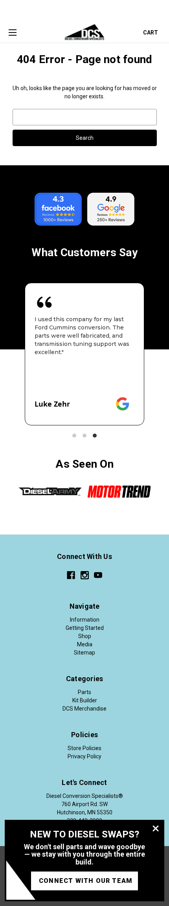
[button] (74, 436)
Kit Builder (84, 700)
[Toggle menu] (12, 33)
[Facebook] (71, 575)
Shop (84, 636)
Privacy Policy (84, 756)
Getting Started (85, 628)
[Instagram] (85, 575)
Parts (84, 692)
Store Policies (84, 748)
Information (84, 620)
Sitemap (84, 652)
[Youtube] (98, 575)
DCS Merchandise (84, 708)
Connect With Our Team (85, 880)
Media (84, 644)
